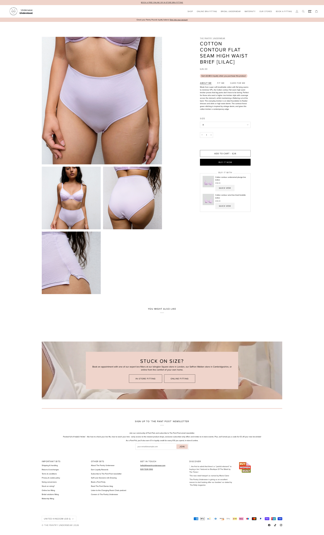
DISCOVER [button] (195, 461)
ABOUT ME (206, 83)
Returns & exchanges (50, 469)
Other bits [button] (97, 461)
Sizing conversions (49, 482)
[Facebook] (269, 525)
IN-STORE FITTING (145, 378)
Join (182, 446)
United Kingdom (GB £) (57, 518)
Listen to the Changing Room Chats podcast (108, 490)
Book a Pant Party (98, 482)
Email (140, 449)
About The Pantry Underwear (103, 465)
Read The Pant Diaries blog (102, 486)
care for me (237, 83)
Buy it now (225, 162)
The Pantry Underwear (212, 38)
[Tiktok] (275, 525)
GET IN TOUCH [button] (148, 461)
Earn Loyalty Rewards (99, 469)
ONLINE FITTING (180, 378)
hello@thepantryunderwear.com (152, 465)
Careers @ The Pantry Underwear (104, 494)
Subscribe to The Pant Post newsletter (106, 473)
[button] (190, 11)
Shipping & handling (50, 465)
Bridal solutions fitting (50, 494)
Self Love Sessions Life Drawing (104, 477)
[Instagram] (281, 525)
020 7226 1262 (146, 469)
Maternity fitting (48, 498)
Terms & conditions (49, 473)
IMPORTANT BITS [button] (51, 461)
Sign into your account (179, 19)
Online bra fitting (48, 490)
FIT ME (221, 83)
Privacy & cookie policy (51, 477)
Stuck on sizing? (48, 486)
